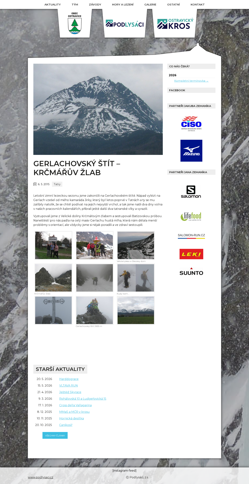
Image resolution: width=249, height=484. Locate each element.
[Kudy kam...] (136, 277)
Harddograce (69, 379)
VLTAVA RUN (68, 385)
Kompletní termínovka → (191, 80)
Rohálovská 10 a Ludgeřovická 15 (82, 398)
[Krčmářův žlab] (53, 277)
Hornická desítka (71, 418)
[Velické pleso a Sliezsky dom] (136, 245)
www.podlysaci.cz (40, 477)
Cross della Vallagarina (75, 405)
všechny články (55, 435)
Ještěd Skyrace (70, 392)
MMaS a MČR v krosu (74, 412)
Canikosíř (65, 425)
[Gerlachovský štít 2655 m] (95, 310)
